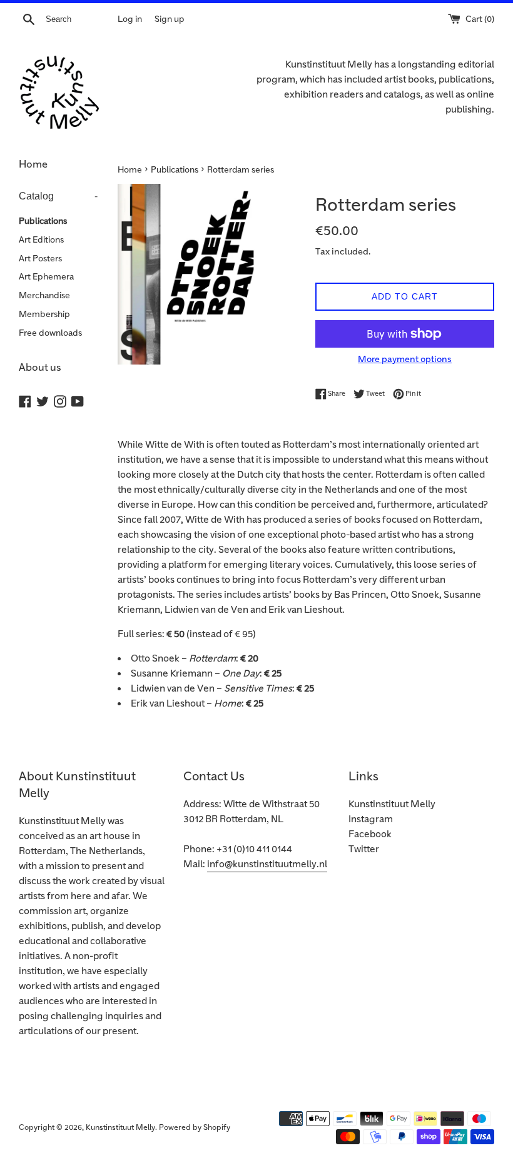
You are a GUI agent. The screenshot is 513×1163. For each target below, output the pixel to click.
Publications (43, 221)
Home (33, 164)
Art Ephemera (46, 276)
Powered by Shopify (194, 1127)
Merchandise (44, 295)
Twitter (363, 849)
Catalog (58, 196)
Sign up (169, 19)
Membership (44, 314)
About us (40, 367)
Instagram (370, 819)
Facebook (370, 834)
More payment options (405, 359)
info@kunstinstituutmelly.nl (267, 864)
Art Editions (41, 239)
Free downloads (50, 333)
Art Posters (40, 258)
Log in (130, 19)
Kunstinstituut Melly (391, 804)
